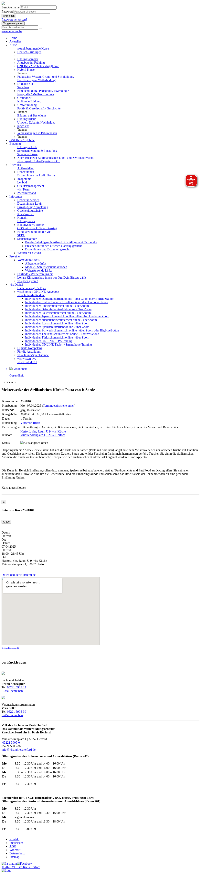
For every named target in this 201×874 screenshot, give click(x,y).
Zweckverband (26, 193)
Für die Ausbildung (29, 351)
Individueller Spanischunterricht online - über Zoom (57, 327)
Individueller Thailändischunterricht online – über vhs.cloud (62, 334)
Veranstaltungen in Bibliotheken (37, 133)
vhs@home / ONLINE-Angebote (38, 291)
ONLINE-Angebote (22, 140)
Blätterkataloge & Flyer (31, 288)
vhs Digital (16, 284)
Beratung (15, 143)
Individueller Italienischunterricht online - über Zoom (58, 312)
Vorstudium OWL (28, 260)
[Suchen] (40, 28)
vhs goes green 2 (27, 281)
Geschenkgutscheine (30, 210)
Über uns (15, 164)
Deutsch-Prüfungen (29, 52)
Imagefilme (24, 179)
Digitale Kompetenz (29, 348)
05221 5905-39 (16, 711)
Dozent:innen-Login (29, 203)
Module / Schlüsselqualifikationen (46, 267)
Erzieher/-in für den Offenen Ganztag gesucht (53, 245)
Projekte (14, 256)
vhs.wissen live (26, 358)
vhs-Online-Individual (31, 295)
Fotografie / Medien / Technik (35, 94)
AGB (12, 846)
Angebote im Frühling (31, 62)
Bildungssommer (27, 59)
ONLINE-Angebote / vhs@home (38, 66)
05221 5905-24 (16, 687)
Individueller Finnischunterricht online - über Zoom (57, 305)
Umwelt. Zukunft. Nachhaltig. (36, 122)
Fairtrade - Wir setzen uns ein (35, 274)
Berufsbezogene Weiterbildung (36, 80)
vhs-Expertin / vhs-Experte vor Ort (38, 161)
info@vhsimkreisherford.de (19, 749)
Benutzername (10, 7)
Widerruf (14, 849)
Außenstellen (25, 168)
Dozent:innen (25, 171)
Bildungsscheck (27, 147)
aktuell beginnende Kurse (33, 48)
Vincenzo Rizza (30, 422)
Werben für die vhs (29, 253)
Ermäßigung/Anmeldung (32, 207)
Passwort (7, 11)
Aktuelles (15, 41)
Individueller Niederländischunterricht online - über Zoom (61, 319)
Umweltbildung (27, 105)
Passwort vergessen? (14, 19)
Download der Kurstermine (19, 574)
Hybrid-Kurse (26, 69)
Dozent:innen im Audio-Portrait (36, 175)
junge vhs (23, 126)
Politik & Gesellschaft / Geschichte (38, 108)
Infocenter (15, 196)
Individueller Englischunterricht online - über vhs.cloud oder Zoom (66, 302)
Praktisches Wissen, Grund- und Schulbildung (45, 76)
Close (6, 521)
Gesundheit (24, 97)
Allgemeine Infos (36, 263)
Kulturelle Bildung (28, 101)
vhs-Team (23, 189)
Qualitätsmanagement (30, 186)
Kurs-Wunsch (25, 214)
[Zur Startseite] (3, 3)
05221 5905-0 (11, 742)
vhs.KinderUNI (27, 362)
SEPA (21, 235)
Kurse (13, 45)
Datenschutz (17, 853)
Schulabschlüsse (27, 154)
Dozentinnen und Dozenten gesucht (47, 249)
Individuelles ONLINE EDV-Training (48, 341)
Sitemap (14, 857)
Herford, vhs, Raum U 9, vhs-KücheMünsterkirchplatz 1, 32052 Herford (43, 433)
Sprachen (23, 87)
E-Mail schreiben (12, 691)
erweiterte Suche (12, 31)
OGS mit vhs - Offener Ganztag (37, 228)
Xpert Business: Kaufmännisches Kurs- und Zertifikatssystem (55, 157)
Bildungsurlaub (26, 119)
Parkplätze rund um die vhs (34, 231)
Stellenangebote (27, 238)
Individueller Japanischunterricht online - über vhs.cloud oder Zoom (67, 316)
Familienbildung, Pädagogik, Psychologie (43, 90)
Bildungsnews (26, 221)
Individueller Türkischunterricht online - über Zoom (57, 337)
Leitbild (22, 182)
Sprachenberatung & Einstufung (37, 150)
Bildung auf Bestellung (31, 115)
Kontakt (22, 217)
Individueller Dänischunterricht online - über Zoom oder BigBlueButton (69, 298)
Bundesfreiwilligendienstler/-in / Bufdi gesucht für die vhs (61, 242)
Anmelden (9, 15)
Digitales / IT (25, 83)
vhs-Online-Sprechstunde (33, 355)
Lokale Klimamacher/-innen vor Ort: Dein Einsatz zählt (51, 277)
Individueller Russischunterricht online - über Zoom (57, 323)
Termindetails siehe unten (58, 405)
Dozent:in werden (28, 200)
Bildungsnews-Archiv (31, 224)
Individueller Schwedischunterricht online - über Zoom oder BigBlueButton (72, 330)
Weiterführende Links (38, 270)
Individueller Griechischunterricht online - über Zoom (58, 309)
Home (13, 38)
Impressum (16, 842)
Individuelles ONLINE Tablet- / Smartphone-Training (58, 344)
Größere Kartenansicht (10, 648)
